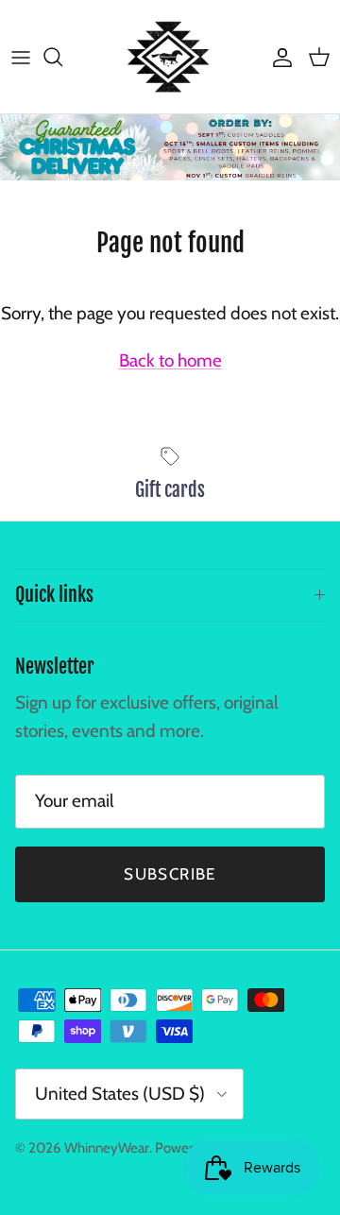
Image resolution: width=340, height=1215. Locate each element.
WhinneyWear (106, 1147)
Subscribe (169, 873)
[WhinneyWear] (170, 56)
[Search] (62, 56)
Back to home (170, 360)
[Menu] (21, 56)
